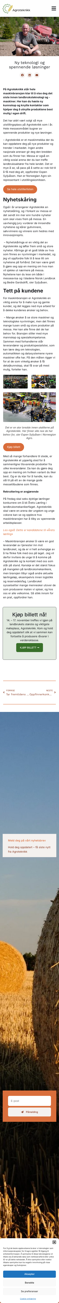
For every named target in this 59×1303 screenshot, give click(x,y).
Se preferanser (29, 1291)
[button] (54, 1242)
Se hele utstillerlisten (20, 189)
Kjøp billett (13, 447)
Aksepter (29, 1274)
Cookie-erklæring (28, 1298)
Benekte (29, 1282)
